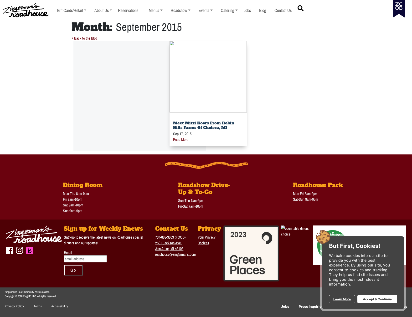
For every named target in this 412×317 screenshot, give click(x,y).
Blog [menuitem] (262, 10)
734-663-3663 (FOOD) (170, 237)
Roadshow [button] (181, 10)
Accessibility (59, 306)
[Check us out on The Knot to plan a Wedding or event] (29, 250)
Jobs (285, 306)
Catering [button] (229, 10)
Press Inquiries (311, 306)
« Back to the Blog (84, 38)
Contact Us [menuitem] (283, 10)
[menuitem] (71, 10)
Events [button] (206, 10)
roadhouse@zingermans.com (175, 254)
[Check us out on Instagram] (19, 249)
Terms (38, 306)
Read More (180, 139)
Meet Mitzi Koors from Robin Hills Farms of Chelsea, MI (203, 125)
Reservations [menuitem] (128, 10)
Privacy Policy (14, 306)
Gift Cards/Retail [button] (70, 10)
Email (68, 252)
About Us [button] (103, 10)
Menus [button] (156, 10)
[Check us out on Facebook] (9, 249)
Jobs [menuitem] (247, 10)
